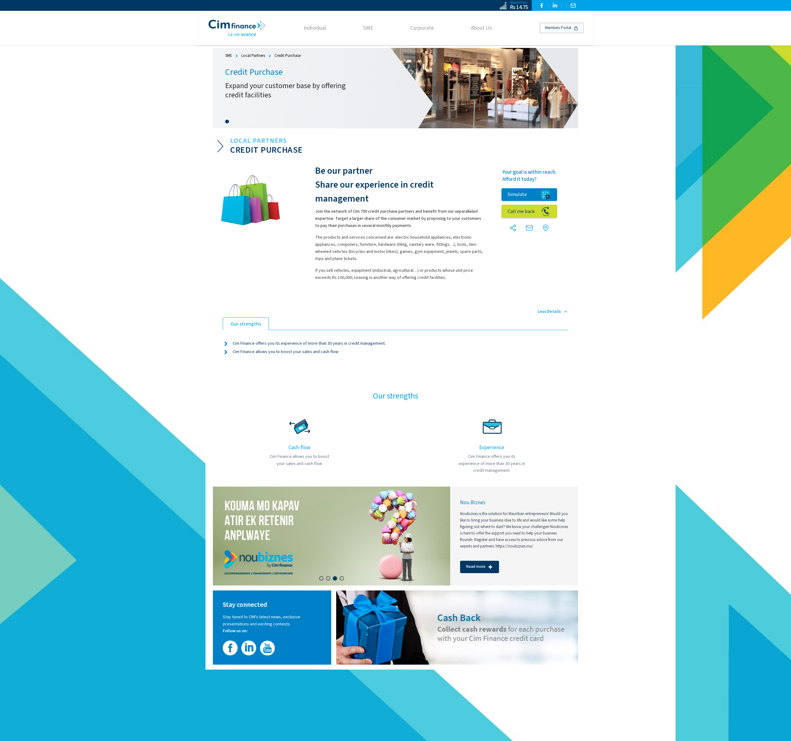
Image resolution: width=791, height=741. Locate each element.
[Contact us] (529, 228)
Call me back (521, 211)
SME (228, 55)
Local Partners (253, 55)
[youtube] (267, 648)
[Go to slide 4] (342, 578)
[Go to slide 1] (227, 121)
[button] (513, 228)
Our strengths (246, 324)
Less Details (549, 312)
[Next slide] (439, 536)
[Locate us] (545, 228)
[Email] (573, 5)
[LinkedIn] (554, 5)
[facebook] (230, 648)
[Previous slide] (223, 536)
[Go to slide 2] (328, 578)
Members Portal (558, 28)
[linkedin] (248, 648)
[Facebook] (541, 5)
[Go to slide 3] (335, 578)
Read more (475, 566)
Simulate (517, 194)
